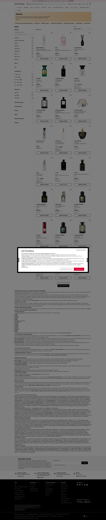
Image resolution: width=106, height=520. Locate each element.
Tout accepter (79, 269)
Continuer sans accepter (81, 249)
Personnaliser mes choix (66, 269)
